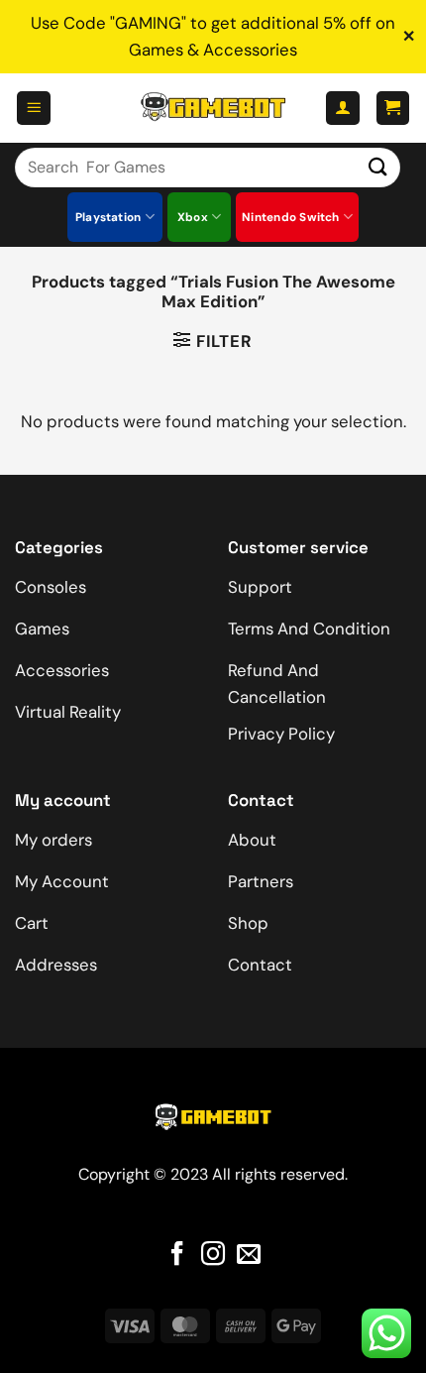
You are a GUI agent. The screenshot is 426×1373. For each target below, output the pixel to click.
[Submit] (378, 167)
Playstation (108, 217)
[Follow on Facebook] (177, 1255)
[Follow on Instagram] (213, 1255)
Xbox (192, 217)
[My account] (343, 108)
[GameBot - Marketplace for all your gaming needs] (213, 107)
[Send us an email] (249, 1255)
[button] (34, 108)
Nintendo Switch (291, 217)
